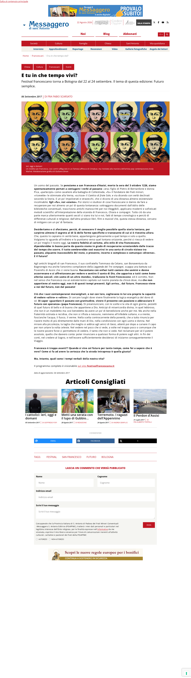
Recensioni (96, 49)
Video (115, 49)
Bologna (107, 457)
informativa (102, 529)
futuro (91, 457)
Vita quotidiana (157, 43)
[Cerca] (167, 34)
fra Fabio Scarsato (60, 96)
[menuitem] (83, 34)
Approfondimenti (58, 49)
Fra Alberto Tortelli (143, 422)
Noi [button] (83, 34)
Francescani (38, 55)
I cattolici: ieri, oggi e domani (40, 416)
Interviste (38, 49)
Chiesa (108, 43)
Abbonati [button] (130, 34)
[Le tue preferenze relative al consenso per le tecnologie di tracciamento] (186, 673)
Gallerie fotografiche (136, 49)
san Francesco (71, 457)
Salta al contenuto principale (14, 1)
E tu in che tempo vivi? (57, 55)
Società (33, 43)
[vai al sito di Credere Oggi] (117, 22)
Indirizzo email (43, 491)
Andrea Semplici (120, 422)
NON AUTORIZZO (57, 539)
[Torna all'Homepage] (49, 25)
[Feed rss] (168, 22)
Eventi (68, 67)
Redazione (82, 422)
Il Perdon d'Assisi (146, 415)
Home (26, 55)
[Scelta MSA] (24, 25)
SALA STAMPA (143, 23)
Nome (39, 476)
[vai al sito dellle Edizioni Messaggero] (130, 22)
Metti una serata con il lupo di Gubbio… (77, 416)
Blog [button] (106, 34)
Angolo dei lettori (159, 49)
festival (52, 457)
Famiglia (83, 43)
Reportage (78, 49)
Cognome (102, 476)
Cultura (58, 43)
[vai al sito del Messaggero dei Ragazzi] (101, 22)
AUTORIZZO (43, 539)
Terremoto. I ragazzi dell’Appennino (112, 416)
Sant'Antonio (132, 43)
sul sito (96, 365)
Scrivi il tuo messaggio (47, 505)
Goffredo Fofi (50, 422)
